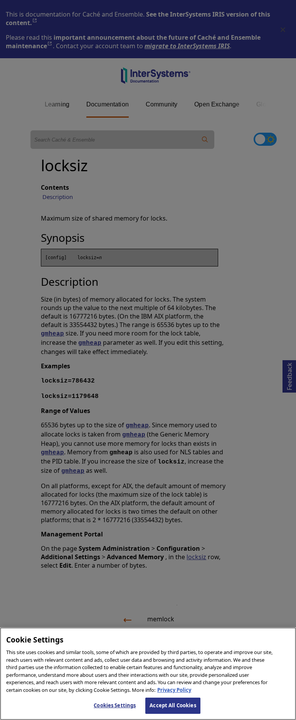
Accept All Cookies (173, 705)
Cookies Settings (115, 705)
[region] (148, 673)
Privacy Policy (174, 689)
